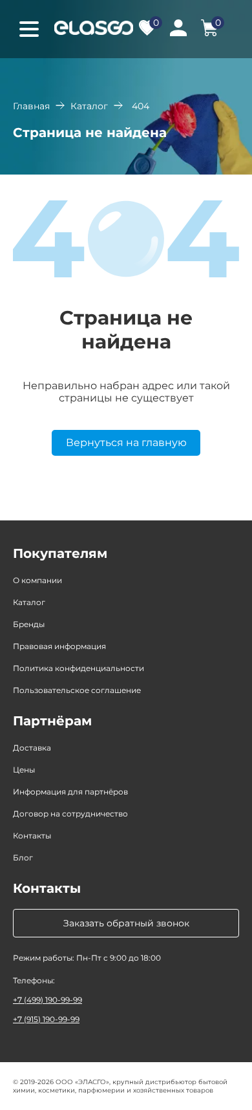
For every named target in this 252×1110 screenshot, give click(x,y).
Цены (24, 769)
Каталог (89, 106)
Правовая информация (59, 646)
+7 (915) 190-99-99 (46, 1019)
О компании (37, 580)
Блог (23, 857)
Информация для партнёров (70, 791)
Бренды (29, 624)
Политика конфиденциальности (78, 668)
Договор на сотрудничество (70, 813)
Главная (31, 106)
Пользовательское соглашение (77, 690)
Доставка (32, 747)
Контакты (32, 835)
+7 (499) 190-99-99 (47, 1000)
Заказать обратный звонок (126, 923)
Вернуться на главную (126, 442)
